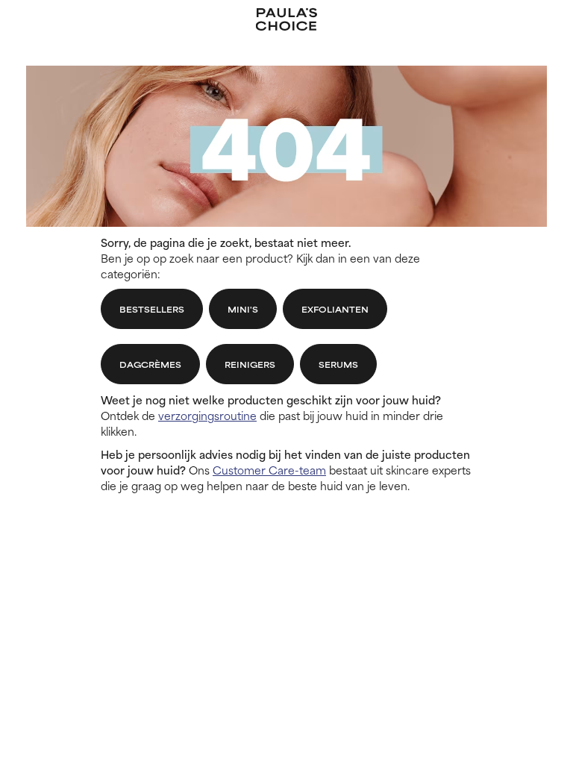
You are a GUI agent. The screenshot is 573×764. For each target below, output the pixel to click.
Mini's (243, 309)
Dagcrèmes (150, 364)
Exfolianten (335, 309)
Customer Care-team (269, 469)
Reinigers (250, 364)
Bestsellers (151, 309)
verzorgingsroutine (207, 415)
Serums (338, 364)
